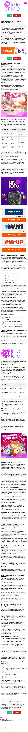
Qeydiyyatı (17, 15)
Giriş (9, 15)
